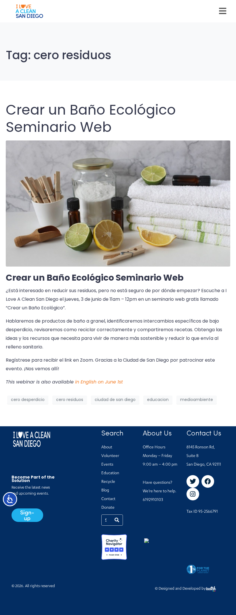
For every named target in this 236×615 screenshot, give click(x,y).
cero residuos (69, 399)
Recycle (108, 482)
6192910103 (153, 500)
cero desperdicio (28, 399)
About (106, 447)
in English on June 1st (99, 382)
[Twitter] (192, 481)
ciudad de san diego (115, 399)
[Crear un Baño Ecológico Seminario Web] (118, 203)
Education (110, 473)
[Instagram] (192, 494)
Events (107, 464)
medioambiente (196, 399)
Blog (105, 490)
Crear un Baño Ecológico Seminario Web (91, 118)
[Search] (117, 520)
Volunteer (110, 456)
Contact (108, 499)
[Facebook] (207, 481)
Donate (108, 508)
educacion (158, 399)
